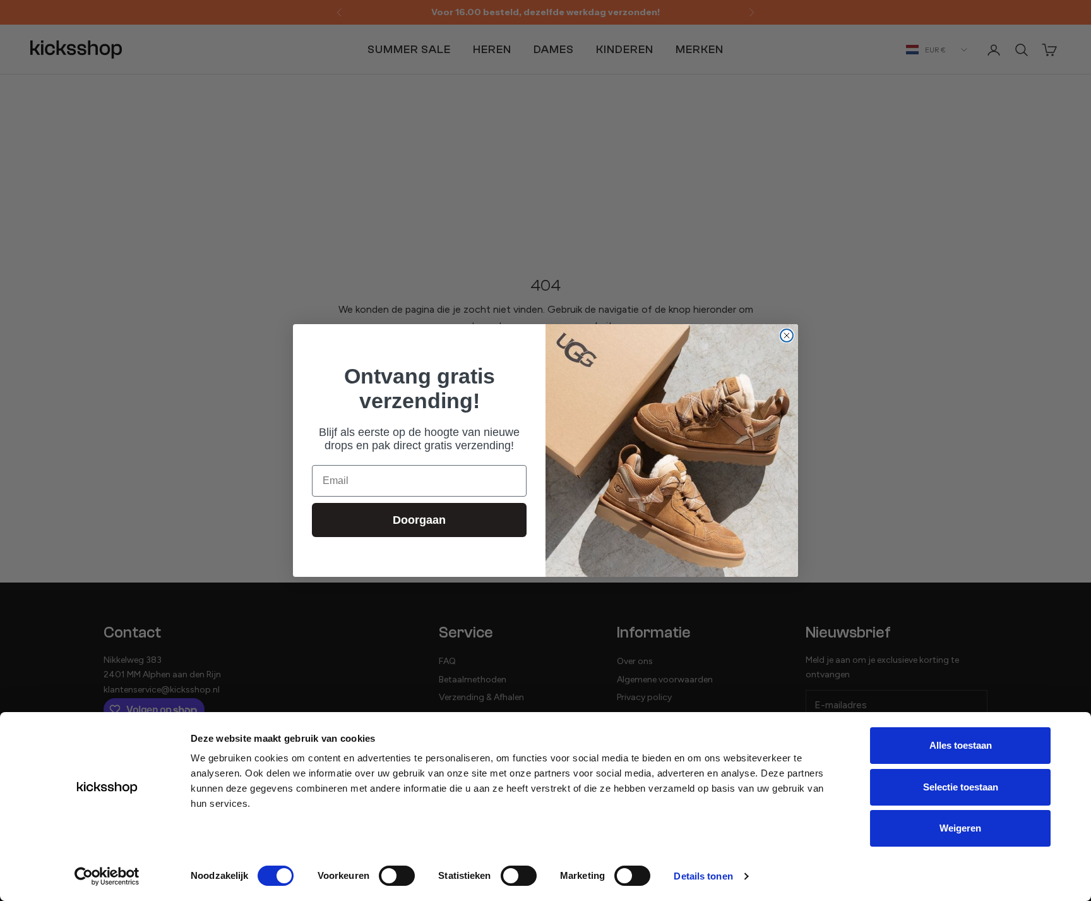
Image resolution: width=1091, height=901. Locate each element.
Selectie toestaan (960, 787)
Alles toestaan (960, 745)
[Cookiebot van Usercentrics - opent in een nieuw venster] (107, 876)
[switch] (397, 876)
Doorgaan (419, 520)
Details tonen (703, 876)
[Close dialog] (786, 335)
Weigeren (960, 828)
